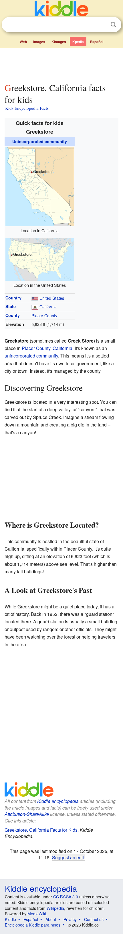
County (12, 315)
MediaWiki (36, 913)
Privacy (70, 919)
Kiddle (10, 919)
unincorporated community (31, 355)
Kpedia (78, 41)
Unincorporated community (39, 141)
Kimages (58, 41)
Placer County (44, 315)
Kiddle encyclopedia (58, 801)
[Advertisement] (61, 64)
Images (39, 41)
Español (96, 41)
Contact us (94, 919)
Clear (101, 25)
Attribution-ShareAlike (27, 814)
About (50, 919)
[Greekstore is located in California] (39, 186)
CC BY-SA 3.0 (65, 897)
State (10, 306)
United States (51, 298)
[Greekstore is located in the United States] (39, 258)
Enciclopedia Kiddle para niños (32, 925)
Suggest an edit (68, 857)
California (48, 306)
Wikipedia (55, 908)
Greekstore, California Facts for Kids (41, 830)
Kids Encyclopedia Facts (27, 108)
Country (13, 298)
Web (23, 41)
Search (113, 24)
